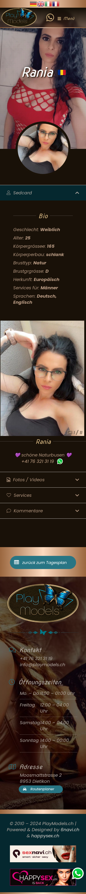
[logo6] (19, 17)
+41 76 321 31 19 (37, 461)
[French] (56, 3)
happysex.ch (45, 836)
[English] (41, 3)
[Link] (50, 14)
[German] (33, 3)
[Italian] (48, 3)
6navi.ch (70, 830)
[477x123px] (43, 877)
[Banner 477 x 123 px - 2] (43, 853)
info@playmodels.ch (42, 665)
